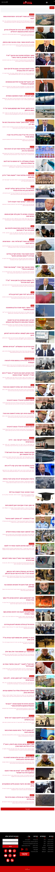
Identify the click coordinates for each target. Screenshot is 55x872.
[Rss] (12, 860)
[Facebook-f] (5, 851)
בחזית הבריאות (50, 843)
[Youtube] (5, 855)
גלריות (44, 845)
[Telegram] (10, 851)
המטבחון (44, 847)
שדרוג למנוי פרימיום (34, 843)
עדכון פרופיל (35, 839)
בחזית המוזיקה (50, 851)
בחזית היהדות (50, 849)
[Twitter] (14, 855)
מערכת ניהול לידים (26, 841)
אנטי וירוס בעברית (26, 843)
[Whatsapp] (14, 851)
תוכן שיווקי (44, 851)
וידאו (45, 839)
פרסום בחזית (27, 839)
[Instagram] (10, 855)
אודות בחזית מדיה (34, 851)
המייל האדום (35, 845)
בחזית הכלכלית (50, 845)
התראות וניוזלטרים (34, 841)
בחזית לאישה (50, 847)
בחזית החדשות (50, 841)
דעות (45, 843)
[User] (8, 860)
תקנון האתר (35, 849)
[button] (46, 3)
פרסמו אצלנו (35, 847)
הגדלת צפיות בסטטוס (26, 845)
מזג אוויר (44, 849)
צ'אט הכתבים (50, 839)
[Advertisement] (27, 822)
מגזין (45, 841)
